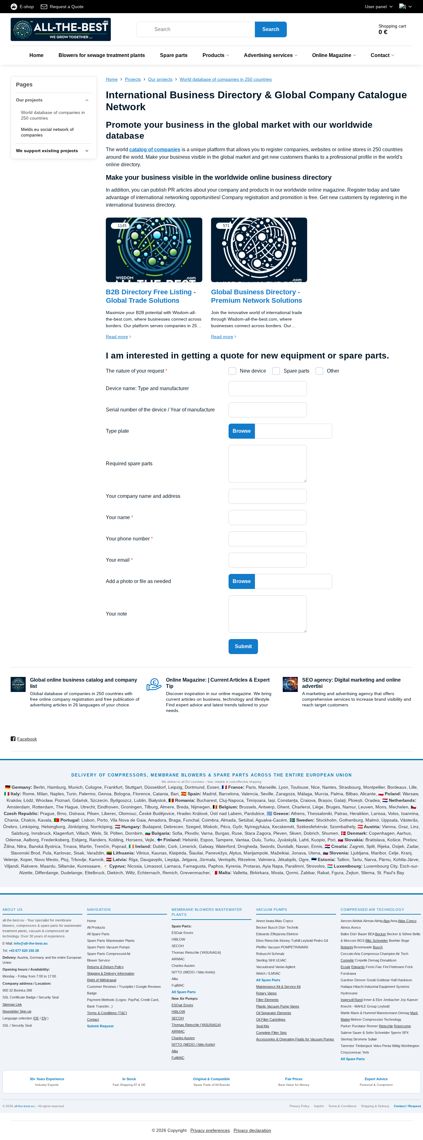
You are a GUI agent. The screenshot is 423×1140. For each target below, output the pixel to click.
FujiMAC (178, 985)
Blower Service (98, 960)
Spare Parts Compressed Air (109, 954)
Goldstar (383, 980)
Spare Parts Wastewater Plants (111, 940)
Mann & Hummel (363, 1013)
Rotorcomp (402, 1026)
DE (36, 1018)
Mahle (345, 1013)
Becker (261, 927)
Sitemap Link (12, 1004)
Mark (414, 1013)
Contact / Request (407, 1106)
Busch (273, 927)
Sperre (396, 1032)
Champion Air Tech (394, 954)
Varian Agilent (285, 967)
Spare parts (295, 371)
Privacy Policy (299, 1106)
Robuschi (263, 954)
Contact (93, 1019)
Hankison (405, 980)
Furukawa (348, 973)
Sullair (372, 1039)
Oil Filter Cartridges (271, 1019)
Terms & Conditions (342, 1106)
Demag (373, 960)
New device (252, 371)
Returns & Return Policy (105, 967)
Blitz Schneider (376, 940)
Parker (346, 1026)
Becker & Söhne (399, 934)
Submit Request (100, 1026)
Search (270, 29)
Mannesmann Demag (393, 1013)
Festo (370, 967)
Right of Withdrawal (101, 980)
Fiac (378, 967)
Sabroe (346, 1032)
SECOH (178, 946)
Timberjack (363, 1046)
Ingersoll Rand (352, 1000)
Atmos (345, 927)
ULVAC (281, 960)
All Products (96, 927)
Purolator (359, 1026)
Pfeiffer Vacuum (268, 947)
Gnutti (371, 980)
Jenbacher (391, 1000)
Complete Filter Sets (271, 1032)
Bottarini (347, 947)
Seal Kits (262, 1026)
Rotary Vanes (266, 993)
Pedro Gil (321, 940)
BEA (371, 934)
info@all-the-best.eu (31, 943)
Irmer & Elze (373, 1000)
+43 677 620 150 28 (24, 950)
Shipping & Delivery (375, 1106)
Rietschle (386, 1026)
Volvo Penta (382, 1046)
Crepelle (361, 960)
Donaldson (388, 960)
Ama (393, 921)
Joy (403, 1000)
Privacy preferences (210, 1130)
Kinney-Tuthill (290, 940)
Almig (378, 921)
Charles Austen (183, 965)
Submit (243, 646)
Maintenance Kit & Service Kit (278, 986)
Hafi (394, 980)
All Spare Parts (98, 934)
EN (44, 1018)
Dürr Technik (288, 927)
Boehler (394, 940)
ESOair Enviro (182, 933)
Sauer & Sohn (363, 1032)
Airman (368, 921)
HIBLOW (178, 939)
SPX (405, 1032)
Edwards (263, 934)
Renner (372, 1026)
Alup (386, 921)
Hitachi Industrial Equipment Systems (381, 986)
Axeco (356, 927)
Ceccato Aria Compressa (360, 954)
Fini (385, 967)
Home (91, 921)
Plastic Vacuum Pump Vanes (277, 1006)
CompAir (347, 960)
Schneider (382, 1032)
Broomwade (363, 947)
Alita (175, 979)
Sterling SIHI (265, 960)
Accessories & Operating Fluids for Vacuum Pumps (295, 1039)
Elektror (292, 934)
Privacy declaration (252, 1130)
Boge (405, 940)
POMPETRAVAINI (294, 947)
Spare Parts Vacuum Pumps (108, 947)
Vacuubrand (265, 967)
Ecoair (345, 967)
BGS (360, 940)
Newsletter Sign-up (17, 1011)
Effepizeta (278, 934)
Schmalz (278, 954)
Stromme (360, 1039)
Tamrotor (347, 1046)
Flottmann (396, 967)
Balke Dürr (349, 934)
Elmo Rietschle (267, 940)
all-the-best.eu (24, 1106)
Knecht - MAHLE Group (359, 1006)
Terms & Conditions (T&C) (107, 1013)
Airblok (357, 921)
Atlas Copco (284, 921)
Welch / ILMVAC (268, 973)
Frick (409, 967)
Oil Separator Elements (273, 1013)
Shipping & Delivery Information (110, 973)
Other (332, 371)
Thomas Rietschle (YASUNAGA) (196, 952)
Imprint (319, 1106)
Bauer (362, 934)
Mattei (345, 1019)
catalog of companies (154, 149)
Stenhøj (346, 1039)
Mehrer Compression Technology (376, 1019)
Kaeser (412, 1000)
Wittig (396, 1046)
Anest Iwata (265, 921)
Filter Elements (267, 1000)
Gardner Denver (353, 980)
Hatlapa (346, 986)
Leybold (307, 940)
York (365, 1052)
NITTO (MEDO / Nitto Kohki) (193, 972)
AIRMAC (178, 959)
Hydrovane (349, 993)
